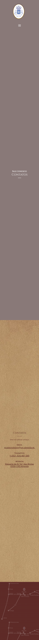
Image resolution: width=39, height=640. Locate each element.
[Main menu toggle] (19, 25)
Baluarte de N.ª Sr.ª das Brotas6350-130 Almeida (19, 465)
